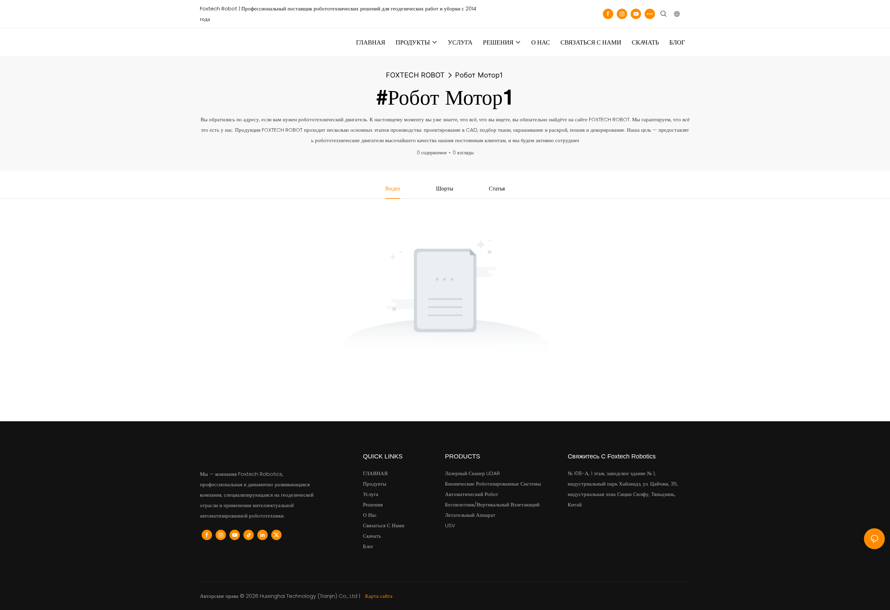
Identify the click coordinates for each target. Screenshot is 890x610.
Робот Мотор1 (479, 75)
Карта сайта (378, 596)
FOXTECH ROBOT (415, 75)
